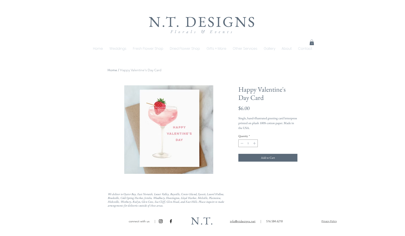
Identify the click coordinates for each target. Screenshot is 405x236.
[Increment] (254, 143)
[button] (216, 48)
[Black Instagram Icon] (160, 221)
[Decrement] (241, 143)
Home (112, 70)
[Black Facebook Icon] (170, 221)
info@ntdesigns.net (242, 221)
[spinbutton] (248, 143)
